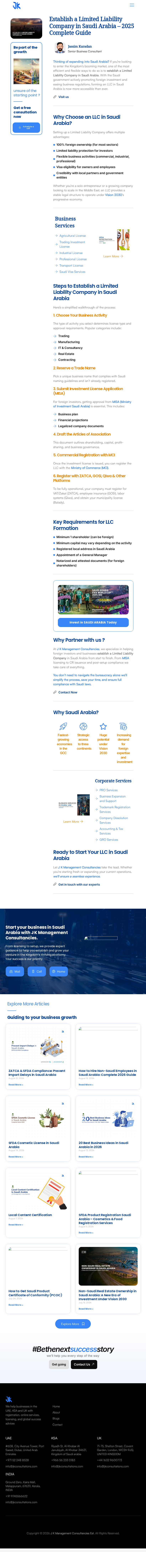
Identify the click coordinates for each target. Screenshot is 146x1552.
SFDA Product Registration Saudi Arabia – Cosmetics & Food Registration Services (105, 1219)
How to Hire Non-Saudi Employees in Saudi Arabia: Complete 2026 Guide (108, 1073)
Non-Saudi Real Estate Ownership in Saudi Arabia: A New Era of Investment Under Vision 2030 (108, 1295)
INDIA (10, 1474)
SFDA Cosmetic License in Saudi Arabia (34, 1145)
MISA (125, 658)
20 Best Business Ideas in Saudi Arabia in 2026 (103, 1145)
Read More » (16, 1084)
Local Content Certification (30, 1215)
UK (99, 1438)
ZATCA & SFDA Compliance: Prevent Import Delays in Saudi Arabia (37, 1073)
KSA (54, 1438)
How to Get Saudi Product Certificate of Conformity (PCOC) (35, 1293)
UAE (9, 1438)
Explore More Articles (28, 1004)
